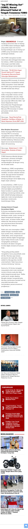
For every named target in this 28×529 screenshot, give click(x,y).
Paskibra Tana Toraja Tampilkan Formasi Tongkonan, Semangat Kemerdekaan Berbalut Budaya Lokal (13, 425)
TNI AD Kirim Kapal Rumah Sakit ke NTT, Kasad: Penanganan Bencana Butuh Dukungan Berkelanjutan (11, 73)
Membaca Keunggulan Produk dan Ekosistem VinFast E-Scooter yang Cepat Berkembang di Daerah (12, 491)
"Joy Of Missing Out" (9, 292)
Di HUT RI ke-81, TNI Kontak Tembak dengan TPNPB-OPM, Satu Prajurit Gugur (14, 391)
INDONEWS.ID (11, 41)
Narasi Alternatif (4, 295)
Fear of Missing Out (5, 298)
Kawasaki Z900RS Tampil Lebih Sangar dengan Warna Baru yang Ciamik (11, 471)
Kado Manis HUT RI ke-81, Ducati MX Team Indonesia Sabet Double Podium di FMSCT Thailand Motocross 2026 (12, 511)
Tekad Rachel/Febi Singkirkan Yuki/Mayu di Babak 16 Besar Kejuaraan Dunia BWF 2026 (12, 119)
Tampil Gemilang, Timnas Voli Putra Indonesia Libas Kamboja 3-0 (14, 407)
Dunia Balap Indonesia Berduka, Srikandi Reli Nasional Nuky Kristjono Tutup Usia (11, 451)
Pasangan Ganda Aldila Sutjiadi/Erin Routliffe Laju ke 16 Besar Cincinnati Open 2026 (14, 416)
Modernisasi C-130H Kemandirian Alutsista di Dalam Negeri (11, 150)
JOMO (17, 292)
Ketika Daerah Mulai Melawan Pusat (12, 399)
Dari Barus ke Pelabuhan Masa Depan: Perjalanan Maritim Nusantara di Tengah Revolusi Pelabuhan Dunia (10, 375)
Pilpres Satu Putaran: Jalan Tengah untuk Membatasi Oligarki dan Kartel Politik (11, 324)
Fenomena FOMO (14, 295)
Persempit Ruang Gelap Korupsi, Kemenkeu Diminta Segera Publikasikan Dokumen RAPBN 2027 (11, 349)
